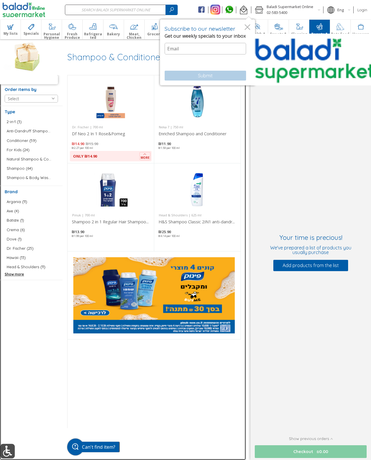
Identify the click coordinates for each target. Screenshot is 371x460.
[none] (111, 119)
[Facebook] (201, 10)
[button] (243, 10)
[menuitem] (10, 29)
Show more (14, 274)
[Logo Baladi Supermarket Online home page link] (24, 10)
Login (362, 10)
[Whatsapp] (229, 10)
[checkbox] (31, 122)
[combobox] (121, 10)
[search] (172, 10)
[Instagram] (215, 10)
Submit (205, 76)
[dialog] (207, 52)
